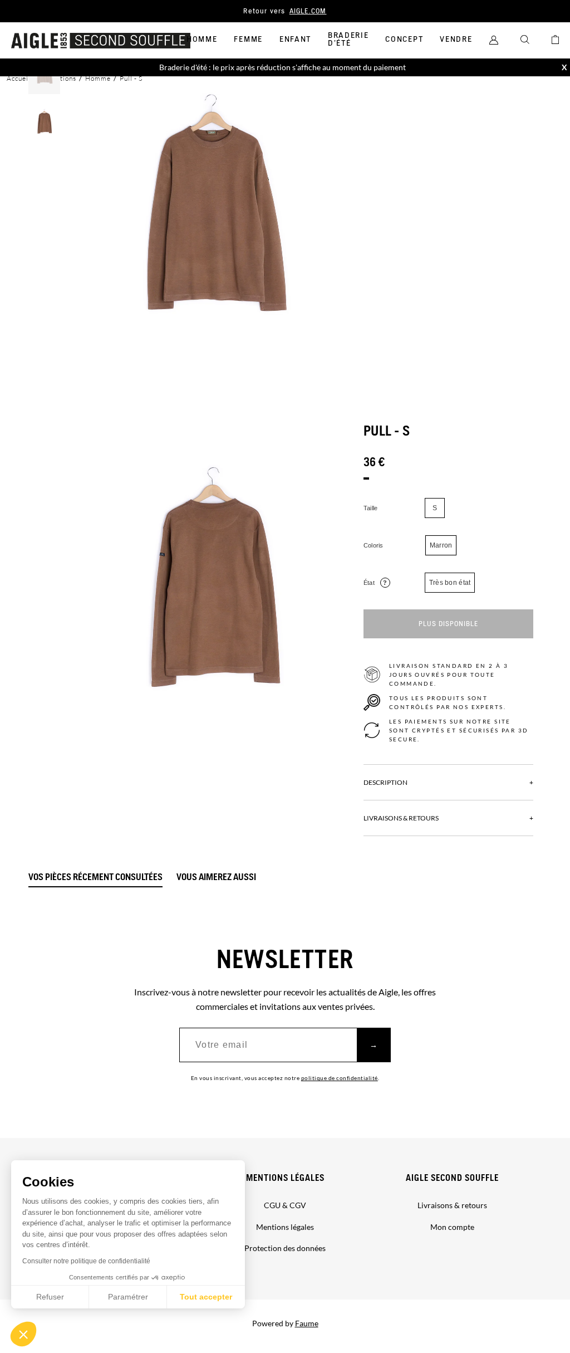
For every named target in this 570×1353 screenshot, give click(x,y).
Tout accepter (206, 1296)
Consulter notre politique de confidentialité (86, 1261)
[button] (23, 1334)
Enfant (295, 39)
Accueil (19, 78)
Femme (248, 39)
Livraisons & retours (452, 1205)
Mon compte (452, 1227)
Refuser (50, 1296)
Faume (306, 1323)
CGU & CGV (285, 1205)
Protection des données (285, 1248)
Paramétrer (128, 1296)
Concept (404, 39)
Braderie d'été (348, 39)
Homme (201, 39)
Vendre (456, 39)
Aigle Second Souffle (452, 1178)
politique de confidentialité (339, 1077)
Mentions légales (285, 1178)
